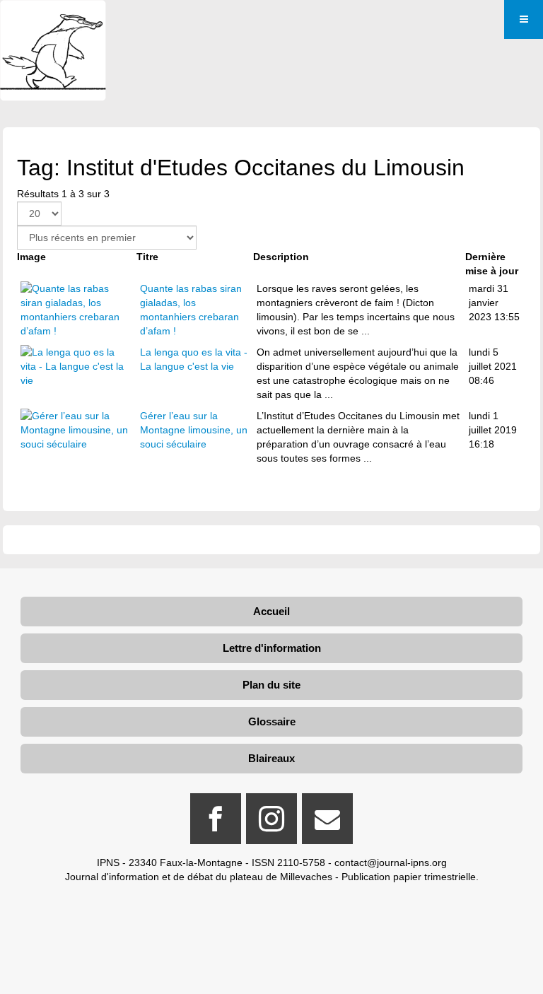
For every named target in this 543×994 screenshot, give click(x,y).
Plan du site (271, 685)
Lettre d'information (272, 648)
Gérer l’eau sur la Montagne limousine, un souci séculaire (193, 430)
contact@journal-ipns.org (390, 862)
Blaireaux (271, 758)
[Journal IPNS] (53, 19)
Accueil (271, 611)
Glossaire (272, 721)
